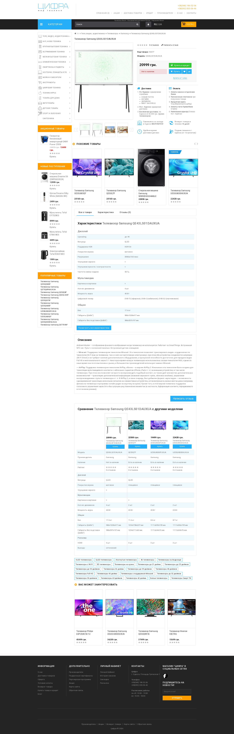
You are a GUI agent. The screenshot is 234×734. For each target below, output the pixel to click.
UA (160, 24)
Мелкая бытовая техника (55, 57)
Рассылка (104, 683)
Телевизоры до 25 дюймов (177, 564)
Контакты (191, 13)
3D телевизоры (104, 564)
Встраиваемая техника (54, 52)
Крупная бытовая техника (55, 46)
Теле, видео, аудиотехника (56, 36)
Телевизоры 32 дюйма (114, 569)
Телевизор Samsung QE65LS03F (55, 295)
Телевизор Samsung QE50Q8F (54, 292)
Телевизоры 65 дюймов (111, 578)
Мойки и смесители (52, 77)
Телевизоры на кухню (124, 564)
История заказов (108, 676)
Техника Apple (49, 93)
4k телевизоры (147, 560)
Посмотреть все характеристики (93, 328)
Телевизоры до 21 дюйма (149, 564)
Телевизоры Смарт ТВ (181, 578)
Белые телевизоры (158, 578)
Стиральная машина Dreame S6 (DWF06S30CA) (59, 176)
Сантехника (48, 118)
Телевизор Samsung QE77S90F (54, 325)
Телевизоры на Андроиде (169, 560)
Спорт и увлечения (52, 113)
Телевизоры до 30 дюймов (88, 569)
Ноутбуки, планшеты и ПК (55, 72)
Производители (165, 13)
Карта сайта (74, 687)
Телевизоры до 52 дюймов (169, 574)
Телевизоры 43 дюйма (107, 574)
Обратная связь (76, 690)
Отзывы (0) (125, 212)
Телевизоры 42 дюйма (136, 578)
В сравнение (189, 71)
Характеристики (106, 212)
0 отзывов (154, 45)
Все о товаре (85, 212)
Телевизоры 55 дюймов (86, 578)
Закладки (104, 679)
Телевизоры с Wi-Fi (84, 564)
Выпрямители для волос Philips (139, 20)
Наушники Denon (158, 20)
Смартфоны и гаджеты (53, 67)
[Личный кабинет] (148, 24)
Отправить (177, 698)
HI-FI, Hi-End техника (52, 41)
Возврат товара (45, 687)
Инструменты (49, 82)
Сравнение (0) (103, 13)
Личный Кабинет (107, 672)
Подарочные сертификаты (81, 676)
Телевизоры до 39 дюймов (140, 569)
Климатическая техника (54, 62)
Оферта (41, 679)
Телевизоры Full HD (84, 574)
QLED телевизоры (104, 560)
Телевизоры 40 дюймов (166, 569)
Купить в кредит (182, 65)
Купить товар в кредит (48, 690)
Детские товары (50, 108)
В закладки (184, 71)
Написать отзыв (170, 45)
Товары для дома (51, 98)
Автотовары (48, 103)
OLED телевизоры (84, 560)
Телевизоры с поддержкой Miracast (137, 574)
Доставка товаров (46, 676)
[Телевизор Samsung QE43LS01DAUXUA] (103, 81)
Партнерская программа (80, 679)
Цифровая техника (52, 88)
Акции (71, 683)
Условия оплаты (45, 683)
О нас (40, 672)
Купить (177, 71)
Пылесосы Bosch (120, 20)
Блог (40, 694)
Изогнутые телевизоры (126, 560)
